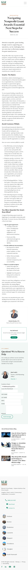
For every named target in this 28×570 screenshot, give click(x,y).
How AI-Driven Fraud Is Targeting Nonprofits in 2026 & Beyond (18, 435)
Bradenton (10, 527)
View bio (13, 379)
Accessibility (6, 563)
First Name (4, 394)
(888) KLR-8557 (11, 500)
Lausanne (10, 533)
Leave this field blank (7, 389)
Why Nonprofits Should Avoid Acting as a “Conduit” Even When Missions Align (18, 459)
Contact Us (12, 508)
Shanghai (10, 549)
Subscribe (14, 337)
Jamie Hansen (16, 439)
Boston (9, 522)
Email (2, 400)
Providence (10, 543)
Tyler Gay (15, 452)
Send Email (12, 504)
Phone (3, 403)
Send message (7, 416)
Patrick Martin (17, 464)
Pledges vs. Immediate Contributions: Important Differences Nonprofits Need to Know (18, 446)
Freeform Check (5, 384)
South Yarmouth (12, 554)
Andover (9, 516)
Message (3, 413)
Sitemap (17, 561)
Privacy (23, 561)
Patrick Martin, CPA (14, 321)
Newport (9, 538)
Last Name (4, 397)
